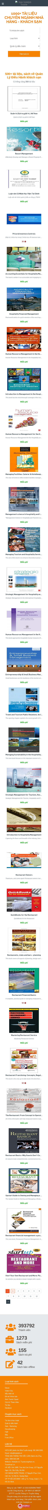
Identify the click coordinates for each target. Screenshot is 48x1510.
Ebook (7, 1388)
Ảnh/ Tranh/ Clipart (11, 1399)
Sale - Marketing (11, 1426)
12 (37, 1296)
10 (24, 1296)
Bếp (6, 1435)
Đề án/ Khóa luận (11, 1396)
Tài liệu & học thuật (12, 1420)
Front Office (9, 1438)
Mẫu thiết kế (9, 1394)
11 (30, 1296)
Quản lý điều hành (11, 1423)
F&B (6, 1432)
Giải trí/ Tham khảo (12, 1402)
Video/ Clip (9, 1391)
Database (8, 1408)
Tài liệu (7, 1405)
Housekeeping (10, 1429)
